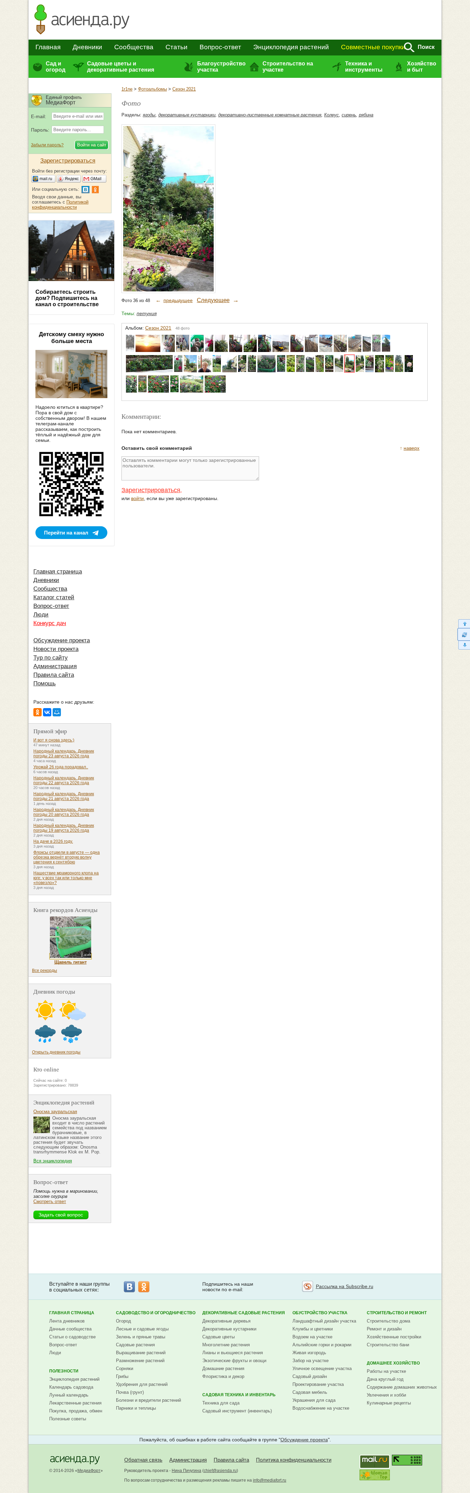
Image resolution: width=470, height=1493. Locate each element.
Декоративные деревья (226, 1321)
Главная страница (57, 571)
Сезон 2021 (184, 89)
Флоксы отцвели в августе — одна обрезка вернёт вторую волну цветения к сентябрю (66, 857)
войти (137, 498)
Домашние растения (223, 1368)
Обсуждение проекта (61, 640)
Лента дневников (67, 1321)
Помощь (44, 683)
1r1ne (126, 89)
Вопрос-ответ (220, 47)
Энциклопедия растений (291, 47)
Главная (48, 47)
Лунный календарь (68, 1395)
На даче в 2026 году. (53, 841)
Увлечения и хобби (386, 1395)
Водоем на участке (312, 1336)
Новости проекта (55, 649)
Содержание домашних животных (402, 1387)
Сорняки (124, 1368)
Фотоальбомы (152, 89)
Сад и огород (55, 67)
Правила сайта (53, 675)
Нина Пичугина (186, 1470)
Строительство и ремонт (397, 1312)
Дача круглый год (385, 1379)
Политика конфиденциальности (293, 1460)
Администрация (55, 666)
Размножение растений (140, 1360)
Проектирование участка (318, 1384)
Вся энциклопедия (52, 1160)
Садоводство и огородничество (155, 1312)
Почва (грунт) (130, 1392)
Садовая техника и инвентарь (239, 1394)
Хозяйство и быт (421, 67)
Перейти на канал (66, 533)
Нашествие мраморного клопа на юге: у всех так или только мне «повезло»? (66, 878)
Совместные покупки (373, 47)
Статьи (176, 47)
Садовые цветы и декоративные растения (120, 67)
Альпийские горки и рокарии (321, 1344)
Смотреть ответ (49, 1201)
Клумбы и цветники (312, 1328)
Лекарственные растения (75, 1403)
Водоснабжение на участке (320, 1408)
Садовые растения (135, 1344)
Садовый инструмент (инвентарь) (237, 1410)
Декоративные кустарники (229, 1328)
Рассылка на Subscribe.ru (344, 1286)
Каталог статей (53, 597)
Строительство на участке (288, 67)
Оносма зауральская (55, 1111)
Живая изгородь (309, 1352)
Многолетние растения (226, 1344)
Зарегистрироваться (150, 490)
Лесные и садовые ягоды (142, 1328)
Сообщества (133, 47)
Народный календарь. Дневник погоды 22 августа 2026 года (63, 780)
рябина (366, 114)
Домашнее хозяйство (393, 1363)
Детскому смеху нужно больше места (71, 337)
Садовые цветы (218, 1336)
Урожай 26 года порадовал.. (60, 767)
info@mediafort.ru (269, 1480)
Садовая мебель (309, 1392)
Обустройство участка (320, 1312)
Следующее (213, 300)
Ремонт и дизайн (384, 1328)
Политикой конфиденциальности (60, 204)
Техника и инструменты (364, 67)
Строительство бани (388, 1344)
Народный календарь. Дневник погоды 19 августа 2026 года (63, 828)
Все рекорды (44, 970)
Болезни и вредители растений (148, 1400)
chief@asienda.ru (220, 1470)
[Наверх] (463, 623)
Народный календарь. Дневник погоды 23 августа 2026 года (63, 753)
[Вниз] (463, 645)
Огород (123, 1321)
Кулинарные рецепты (389, 1403)
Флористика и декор (223, 1376)
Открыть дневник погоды (56, 1052)
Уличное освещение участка (322, 1368)
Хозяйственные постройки (394, 1336)
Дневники (87, 47)
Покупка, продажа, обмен (75, 1410)
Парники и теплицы (136, 1408)
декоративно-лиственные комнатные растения (269, 114)
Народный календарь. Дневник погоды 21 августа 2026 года (63, 796)
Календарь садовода (71, 1387)
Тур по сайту (50, 657)
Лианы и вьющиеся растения (232, 1352)
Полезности (63, 1371)
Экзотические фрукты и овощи (234, 1360)
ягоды (149, 114)
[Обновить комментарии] (463, 634)
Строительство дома (388, 1321)
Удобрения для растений (142, 1384)
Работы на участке (386, 1371)
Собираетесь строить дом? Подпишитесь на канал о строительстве (67, 298)
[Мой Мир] (57, 712)
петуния (147, 313)
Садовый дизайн (309, 1376)
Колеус (331, 114)
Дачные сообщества (70, 1328)
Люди (41, 614)
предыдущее (178, 300)
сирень (349, 114)
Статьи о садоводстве (72, 1336)
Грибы (122, 1376)
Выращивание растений (140, 1352)
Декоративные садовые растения (243, 1312)
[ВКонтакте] (47, 712)
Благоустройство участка (221, 67)
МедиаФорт (88, 1470)
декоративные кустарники (186, 114)
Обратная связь (143, 1460)
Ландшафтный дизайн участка (324, 1321)
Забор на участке (310, 1360)
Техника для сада (220, 1403)
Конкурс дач (49, 623)
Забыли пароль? (47, 145)
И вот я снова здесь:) (53, 740)
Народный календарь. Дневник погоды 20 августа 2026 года (63, 812)
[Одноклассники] (37, 712)
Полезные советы (67, 1418)
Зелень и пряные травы (140, 1336)
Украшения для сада (313, 1400)
